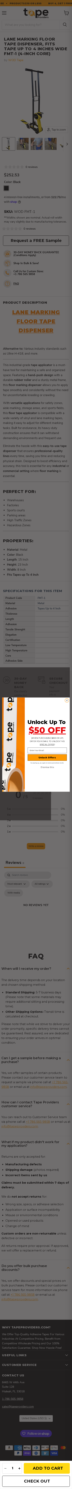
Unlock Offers (47, 757)
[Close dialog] (67, 700)
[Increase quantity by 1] (19, 1468)
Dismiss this (47, 767)
